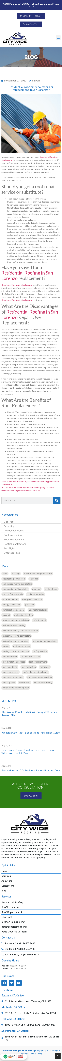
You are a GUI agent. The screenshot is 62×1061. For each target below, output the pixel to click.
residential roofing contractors (16, 636)
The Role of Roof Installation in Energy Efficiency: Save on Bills (29, 713)
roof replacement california (35, 672)
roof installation (9, 656)
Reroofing (9, 526)
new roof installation (38, 610)
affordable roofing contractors (38, 573)
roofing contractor (21, 646)
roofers (5, 646)
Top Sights (10, 548)
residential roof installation (45, 641)
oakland (6, 615)
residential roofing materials (15, 641)
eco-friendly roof (10, 599)
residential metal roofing (13, 625)
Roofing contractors (15, 543)
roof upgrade (8, 682)
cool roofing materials (12, 594)
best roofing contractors (13, 578)
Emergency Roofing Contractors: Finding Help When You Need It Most (27, 751)
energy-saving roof (11, 604)
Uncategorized (12, 552)
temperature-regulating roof (15, 687)
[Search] (56, 500)
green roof (29, 604)
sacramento (24, 682)
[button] (58, 37)
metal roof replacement (13, 610)
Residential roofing (14, 530)
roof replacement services (39, 677)
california (33, 578)
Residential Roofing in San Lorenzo (27, 275)
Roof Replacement (14, 539)
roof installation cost (30, 656)
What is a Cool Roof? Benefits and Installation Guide (30, 732)
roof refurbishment (38, 662)
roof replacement (10, 672)
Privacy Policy (36, 1054)
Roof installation (13, 535)
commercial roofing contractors (17, 584)
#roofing (16, 573)
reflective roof (39, 620)
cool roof (36, 589)
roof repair (45, 667)
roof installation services (13, 662)
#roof (4, 573)
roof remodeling (9, 667)
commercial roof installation (15, 589)
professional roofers (23, 615)
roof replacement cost (12, 677)
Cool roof (9, 521)
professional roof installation (15, 620)
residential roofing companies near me (20, 630)
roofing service (40, 651)
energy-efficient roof (32, 599)
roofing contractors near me (15, 651)
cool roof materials (35, 594)
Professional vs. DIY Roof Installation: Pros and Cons (30, 770)
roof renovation (28, 667)
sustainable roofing (43, 682)
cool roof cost (51, 589)
